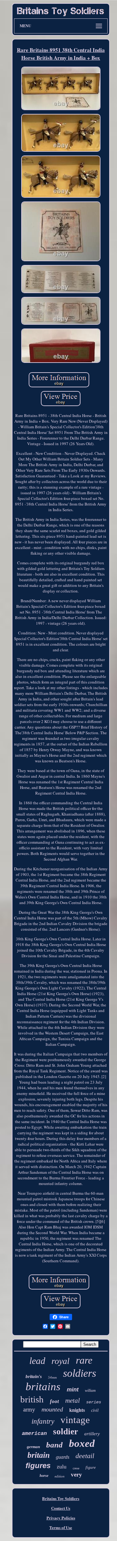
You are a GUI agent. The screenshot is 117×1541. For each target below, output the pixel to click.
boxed (82, 1443)
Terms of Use (60, 1527)
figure (90, 1467)
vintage (75, 1419)
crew (76, 1468)
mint (73, 1389)
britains (43, 1387)
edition (60, 1476)
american (34, 1434)
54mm (52, 1377)
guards (62, 1457)
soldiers (79, 1373)
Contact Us (60, 1508)
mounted (52, 1409)
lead (37, 1360)
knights (77, 1410)
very (76, 1474)
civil (95, 1410)
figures (38, 1465)
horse (44, 1475)
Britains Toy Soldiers (60, 1498)
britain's (34, 1376)
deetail (85, 1456)
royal (60, 1361)
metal (72, 1400)
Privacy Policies (60, 1518)
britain (38, 1455)
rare (84, 1360)
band (54, 1445)
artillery (92, 1433)
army (29, 1409)
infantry (43, 1421)
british (32, 1399)
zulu (61, 1466)
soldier (65, 1431)
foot (54, 1401)
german (33, 1446)
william (90, 1390)
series (93, 1402)
